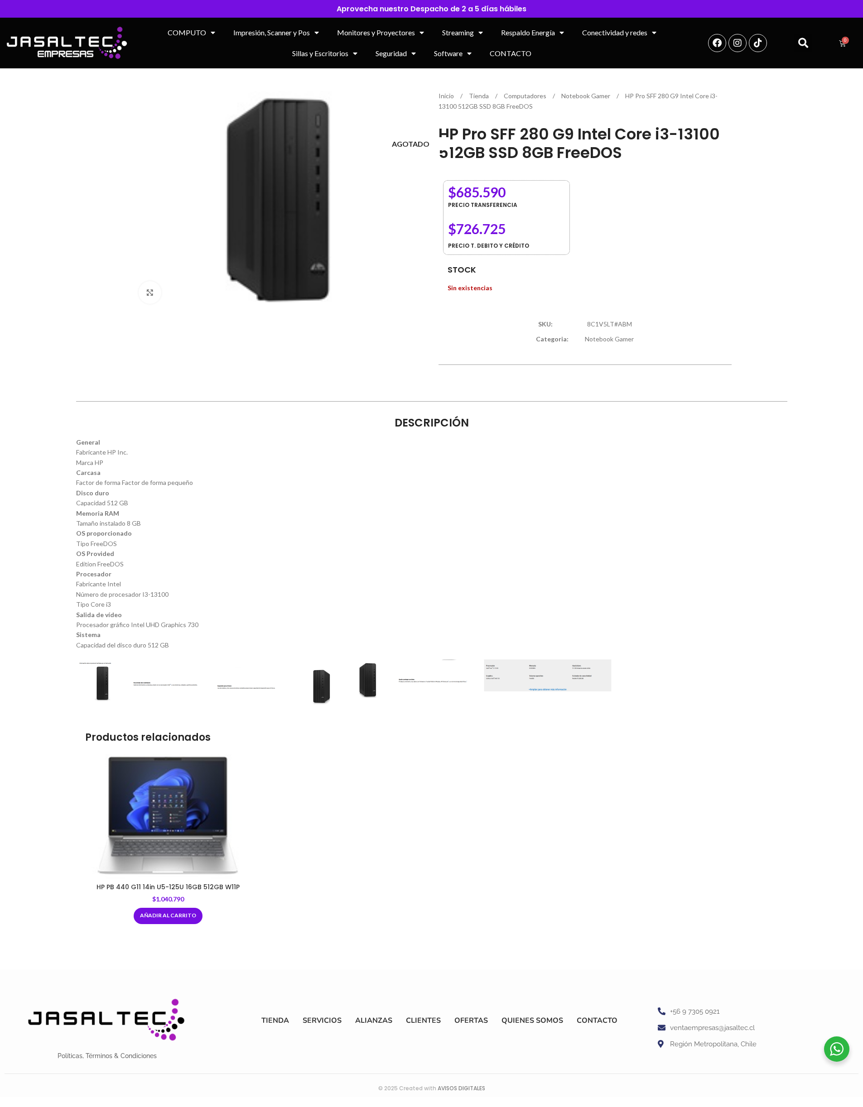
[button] (803, 43)
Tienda (479, 96)
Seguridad (391, 53)
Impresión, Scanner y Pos (271, 32)
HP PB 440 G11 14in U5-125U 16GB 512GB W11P (168, 886)
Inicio (447, 96)
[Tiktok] (758, 43)
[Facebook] (717, 43)
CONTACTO (510, 53)
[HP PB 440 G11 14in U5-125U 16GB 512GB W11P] (168, 816)
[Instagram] (737, 43)
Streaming (458, 32)
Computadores (526, 96)
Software (448, 53)
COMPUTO (187, 32)
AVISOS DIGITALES (461, 1088)
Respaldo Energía (528, 32)
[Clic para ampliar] (150, 292)
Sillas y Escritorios (320, 53)
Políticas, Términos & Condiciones (107, 1055)
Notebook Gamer (586, 96)
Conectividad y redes (614, 32)
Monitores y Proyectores (376, 32)
